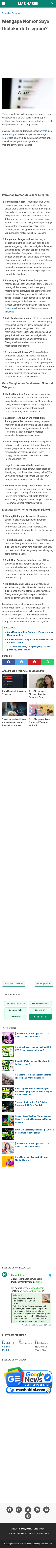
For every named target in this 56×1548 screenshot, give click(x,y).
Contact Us (33, 1533)
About (14, 1529)
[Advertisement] (28, 56)
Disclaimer (39, 1529)
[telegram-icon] (28, 1516)
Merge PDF (40, 1010)
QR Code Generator (40, 1003)
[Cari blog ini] (52, 3)
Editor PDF (16, 1017)
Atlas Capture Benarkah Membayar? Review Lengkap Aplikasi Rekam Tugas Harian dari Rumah (33, 1091)
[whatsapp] (47, 662)
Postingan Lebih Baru (14, 983)
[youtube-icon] (46, 1509)
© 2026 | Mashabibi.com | (14, 1544)
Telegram (10, 308)
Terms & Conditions (16, 1533)
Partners (44, 1533)
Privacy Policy (25, 1529)
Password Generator (15, 1003)
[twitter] (21, 662)
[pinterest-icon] (37, 1509)
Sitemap (27, 1544)
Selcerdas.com (46, 1544)
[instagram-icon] (19, 1509)
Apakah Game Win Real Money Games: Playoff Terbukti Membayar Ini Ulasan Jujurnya (33, 1119)
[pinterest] (34, 662)
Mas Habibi (28, 4)
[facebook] (8, 662)
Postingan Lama (44, 983)
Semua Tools (40, 1017)
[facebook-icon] (9, 1509)
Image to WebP (16, 1010)
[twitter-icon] (28, 1509)
